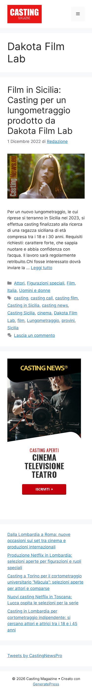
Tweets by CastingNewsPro (34, 655)
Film (71, 283)
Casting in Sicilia (23, 305)
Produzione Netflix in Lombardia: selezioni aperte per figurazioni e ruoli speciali (44, 561)
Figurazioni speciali (45, 283)
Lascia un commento (34, 335)
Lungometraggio (43, 320)
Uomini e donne (34, 290)
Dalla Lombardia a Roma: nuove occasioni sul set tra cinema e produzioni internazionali (38, 540)
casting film (66, 298)
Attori (19, 283)
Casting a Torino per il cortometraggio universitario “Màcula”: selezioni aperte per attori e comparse (45, 582)
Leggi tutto (41, 267)
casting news (55, 305)
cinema (44, 312)
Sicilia (13, 327)
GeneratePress (46, 684)
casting (21, 298)
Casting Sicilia (21, 312)
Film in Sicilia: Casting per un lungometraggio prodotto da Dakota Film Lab (40, 110)
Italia (12, 290)
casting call (42, 298)
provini (68, 320)
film (21, 320)
